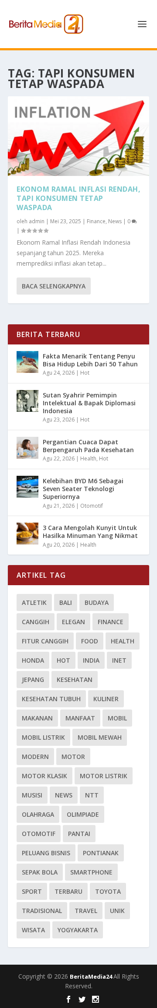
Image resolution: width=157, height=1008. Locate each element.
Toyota (108, 891)
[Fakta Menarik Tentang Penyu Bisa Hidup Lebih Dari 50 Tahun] (27, 362)
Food (89, 641)
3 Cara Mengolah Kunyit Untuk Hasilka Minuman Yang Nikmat (90, 531)
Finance (96, 221)
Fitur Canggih (45, 641)
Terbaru (68, 891)
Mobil (117, 718)
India (91, 660)
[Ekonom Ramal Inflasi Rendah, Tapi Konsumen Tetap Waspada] (78, 136)
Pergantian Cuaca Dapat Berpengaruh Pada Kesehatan (88, 446)
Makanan (37, 718)
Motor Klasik (44, 776)
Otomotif (91, 505)
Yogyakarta (78, 930)
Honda (33, 660)
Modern (35, 756)
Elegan (73, 622)
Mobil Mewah (100, 737)
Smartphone (91, 872)
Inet (119, 660)
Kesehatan (74, 679)
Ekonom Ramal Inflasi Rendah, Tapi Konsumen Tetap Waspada (78, 198)
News (115, 221)
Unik (117, 910)
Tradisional (42, 910)
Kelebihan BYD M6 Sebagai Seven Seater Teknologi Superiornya (83, 489)
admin (36, 221)
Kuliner (106, 699)
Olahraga (38, 814)
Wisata (33, 930)
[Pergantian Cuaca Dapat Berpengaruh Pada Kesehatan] (27, 448)
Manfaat (80, 718)
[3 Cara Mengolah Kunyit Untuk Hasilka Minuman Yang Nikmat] (27, 533)
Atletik (34, 602)
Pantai (79, 833)
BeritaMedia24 (91, 976)
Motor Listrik (103, 776)
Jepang (33, 679)
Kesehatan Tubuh (51, 699)
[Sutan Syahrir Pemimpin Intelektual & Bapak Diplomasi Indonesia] (27, 401)
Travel (86, 910)
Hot (84, 372)
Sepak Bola (40, 872)
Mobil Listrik (43, 737)
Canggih (35, 622)
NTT (92, 795)
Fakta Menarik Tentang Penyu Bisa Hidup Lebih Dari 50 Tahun (90, 360)
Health (88, 458)
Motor (73, 756)
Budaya (97, 602)
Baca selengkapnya (53, 286)
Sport (32, 891)
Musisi (32, 795)
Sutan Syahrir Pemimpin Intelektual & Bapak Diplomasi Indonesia (89, 403)
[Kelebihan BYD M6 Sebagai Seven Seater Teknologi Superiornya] (27, 487)
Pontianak (101, 853)
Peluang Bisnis (46, 853)
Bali (65, 602)
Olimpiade (83, 814)
